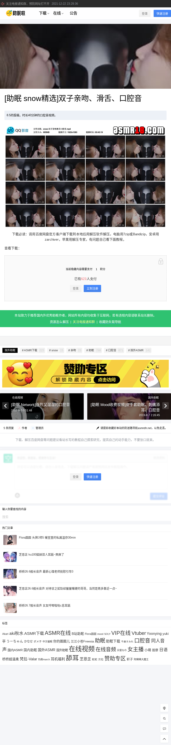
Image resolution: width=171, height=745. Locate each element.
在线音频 (106, 649)
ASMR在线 (58, 633)
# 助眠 (93, 350)
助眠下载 (113, 641)
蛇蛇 (94, 659)
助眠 (100, 641)
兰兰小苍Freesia (82, 641)
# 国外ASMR (139, 350)
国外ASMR (46, 650)
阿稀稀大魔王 (141, 659)
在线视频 (17, 397)
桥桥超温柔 (10, 659)
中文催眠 (47, 641)
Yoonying (154, 634)
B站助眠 (78, 634)
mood (100, 634)
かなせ (28, 641)
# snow (56, 350)
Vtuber (139, 633)
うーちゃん (14, 641)
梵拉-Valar (28, 659)
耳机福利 (58, 659)
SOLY (107, 634)
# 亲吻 (74, 350)
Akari (5, 633)
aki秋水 (16, 633)
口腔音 (142, 641)
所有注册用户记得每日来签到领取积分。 (46, 3)
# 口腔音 (114, 350)
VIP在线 (121, 633)
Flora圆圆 (90, 634)
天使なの (122, 650)
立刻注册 (92, 288)
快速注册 (162, 13)
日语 (163, 649)
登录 (145, 13)
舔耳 (72, 658)
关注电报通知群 (84, 322)
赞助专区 (115, 658)
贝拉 (101, 659)
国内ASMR (15, 650)
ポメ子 (38, 641)
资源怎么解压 (59, 322)
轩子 (130, 659)
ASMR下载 (34, 633)
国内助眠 (30, 650)
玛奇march (44, 659)
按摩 (155, 650)
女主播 (136, 649)
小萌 (148, 650)
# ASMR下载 (33, 350)
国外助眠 (10, 350)
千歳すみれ (127, 641)
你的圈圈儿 (61, 641)
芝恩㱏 (85, 659)
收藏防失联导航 (110, 322)
